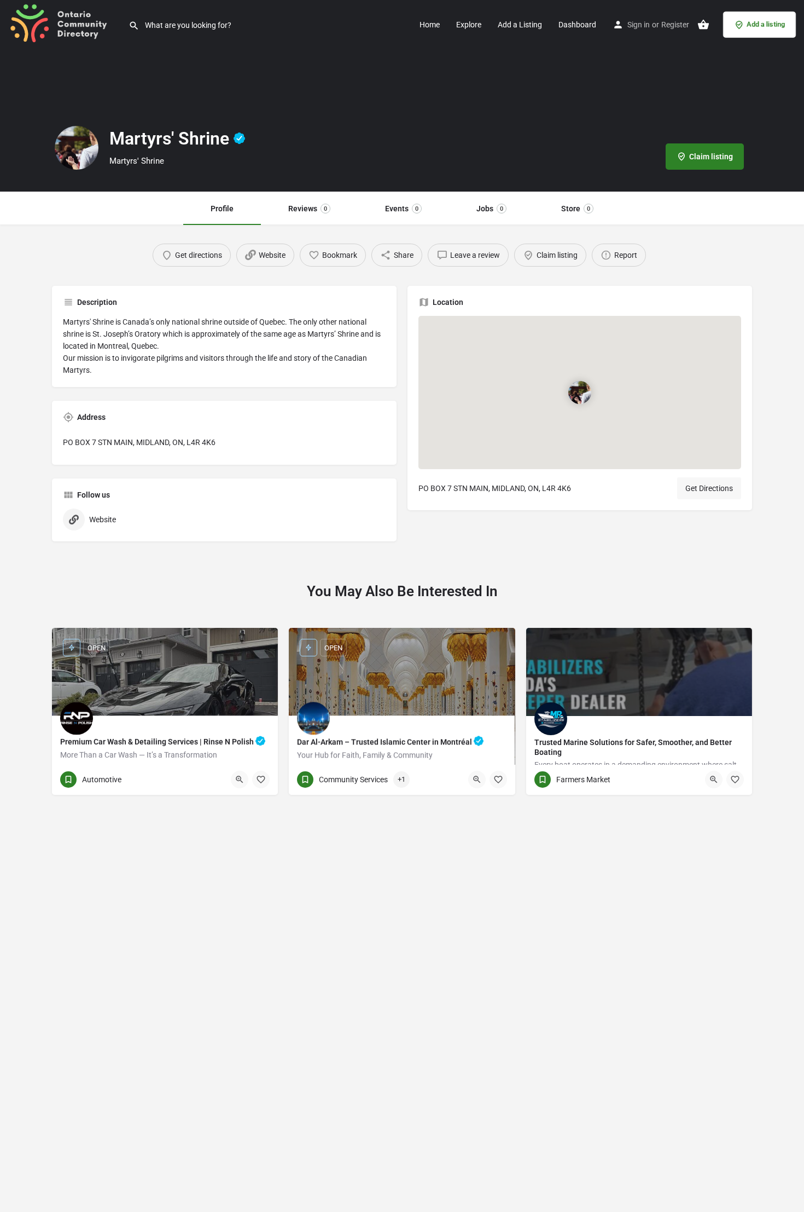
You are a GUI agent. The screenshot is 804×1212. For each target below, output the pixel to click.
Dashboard (577, 24)
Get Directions (709, 488)
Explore (468, 24)
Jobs (489, 208)
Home (430, 24)
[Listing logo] (76, 148)
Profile (222, 208)
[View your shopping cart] (703, 25)
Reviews (307, 208)
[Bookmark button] (261, 779)
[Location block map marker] (579, 392)
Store (575, 208)
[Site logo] (64, 23)
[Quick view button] (239, 779)
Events (401, 208)
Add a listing (766, 24)
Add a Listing (520, 24)
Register (675, 24)
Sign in (638, 24)
